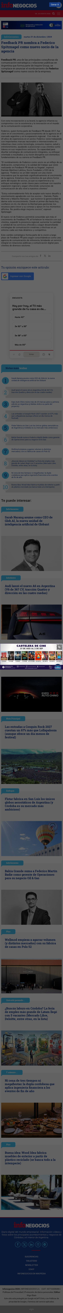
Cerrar (54, 4)
